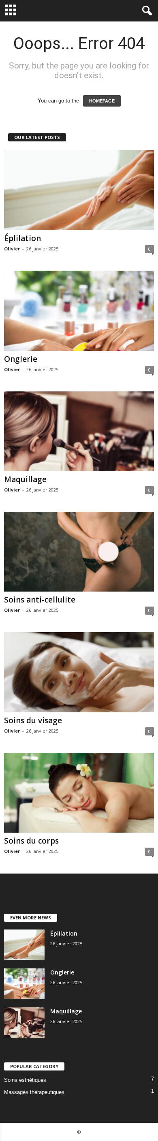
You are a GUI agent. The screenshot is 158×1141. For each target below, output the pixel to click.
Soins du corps (31, 840)
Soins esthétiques (25, 1080)
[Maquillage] (79, 431)
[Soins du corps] (79, 793)
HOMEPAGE (102, 100)
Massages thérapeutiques (34, 1092)
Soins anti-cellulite (39, 599)
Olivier (12, 249)
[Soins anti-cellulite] (79, 552)
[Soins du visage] (79, 672)
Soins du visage (33, 720)
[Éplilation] (79, 190)
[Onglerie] (79, 310)
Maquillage (25, 479)
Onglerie (20, 359)
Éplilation (22, 238)
